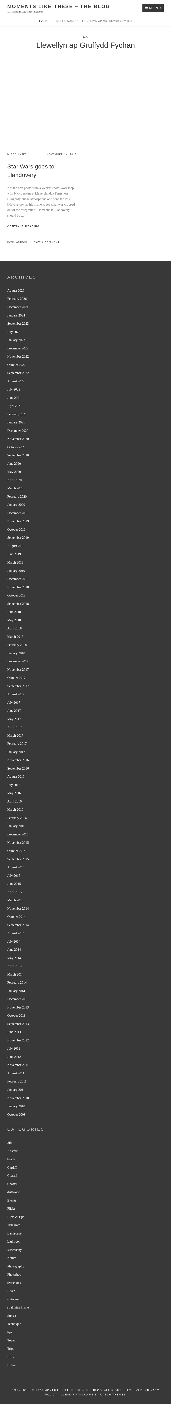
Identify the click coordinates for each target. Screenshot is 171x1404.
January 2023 (16, 340)
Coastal (12, 1175)
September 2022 (18, 373)
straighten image (18, 1307)
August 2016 (15, 776)
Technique (14, 1324)
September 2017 (18, 686)
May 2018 (14, 620)
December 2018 (17, 579)
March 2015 (15, 900)
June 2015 (14, 883)
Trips (10, 1348)
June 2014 (14, 949)
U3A (10, 1357)
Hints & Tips (15, 1217)
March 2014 (15, 974)
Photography (15, 1266)
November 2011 (18, 1065)
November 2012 (18, 1040)
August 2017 (15, 694)
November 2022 (18, 356)
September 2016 (18, 768)
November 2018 (18, 587)
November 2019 (18, 521)
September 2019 (18, 537)
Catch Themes (113, 1394)
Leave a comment (46, 242)
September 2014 (18, 925)
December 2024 (17, 307)
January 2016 (16, 826)
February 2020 (17, 496)
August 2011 (15, 1073)
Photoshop (14, 1274)
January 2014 (16, 991)
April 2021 (14, 406)
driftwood (13, 1192)
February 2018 (17, 645)
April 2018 (14, 628)
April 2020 (14, 480)
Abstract (12, 1151)
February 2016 (17, 818)
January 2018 (16, 653)
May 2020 (14, 471)
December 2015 (17, 834)
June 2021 (14, 397)
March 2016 (15, 809)
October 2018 (16, 595)
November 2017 (18, 669)
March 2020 (15, 488)
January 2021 (16, 422)
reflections (14, 1283)
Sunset (11, 1315)
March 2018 (15, 636)
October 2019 (16, 529)
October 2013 (16, 1015)
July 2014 (13, 941)
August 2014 (15, 933)
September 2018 (18, 603)
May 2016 (14, 793)
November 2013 (18, 1007)
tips (9, 1332)
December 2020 (17, 430)
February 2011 (16, 1081)
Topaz (11, 1340)
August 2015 (15, 867)
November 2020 (18, 439)
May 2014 (14, 958)
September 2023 (18, 323)
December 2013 (17, 999)
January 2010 (16, 1106)
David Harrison (17, 242)
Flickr (11, 1208)
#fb (9, 1142)
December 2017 (17, 661)
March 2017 (15, 735)
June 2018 (14, 612)
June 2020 (14, 463)
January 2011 (16, 1089)
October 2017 (16, 677)
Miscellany (16, 154)
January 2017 (16, 752)
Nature (11, 1258)
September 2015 (18, 859)
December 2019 (17, 513)
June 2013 (14, 1032)
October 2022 (16, 365)
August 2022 (15, 381)
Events (11, 1200)
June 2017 (14, 710)
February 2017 (17, 743)
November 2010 (18, 1098)
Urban (11, 1365)
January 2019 (16, 571)
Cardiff (12, 1167)
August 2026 (15, 290)
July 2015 (13, 875)
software (13, 1299)
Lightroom (14, 1241)
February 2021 (17, 414)
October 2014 (16, 916)
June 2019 (14, 554)
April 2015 (14, 892)
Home (44, 21)
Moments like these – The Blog (58, 6)
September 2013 (18, 1024)
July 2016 (13, 785)
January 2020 (16, 504)
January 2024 (16, 315)
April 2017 (14, 727)
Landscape (14, 1233)
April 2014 (14, 966)
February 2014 (17, 982)
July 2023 (13, 332)
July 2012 (13, 1048)
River (11, 1291)
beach (11, 1159)
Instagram (13, 1225)
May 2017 (14, 719)
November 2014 (18, 908)
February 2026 (17, 298)
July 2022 (13, 389)
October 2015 (16, 851)
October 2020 (16, 447)
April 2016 (14, 801)
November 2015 (18, 842)
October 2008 (16, 1114)
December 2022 (17, 348)
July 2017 (13, 702)
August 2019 (15, 546)
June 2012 (14, 1057)
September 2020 (18, 455)
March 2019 (15, 562)
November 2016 (18, 760)
